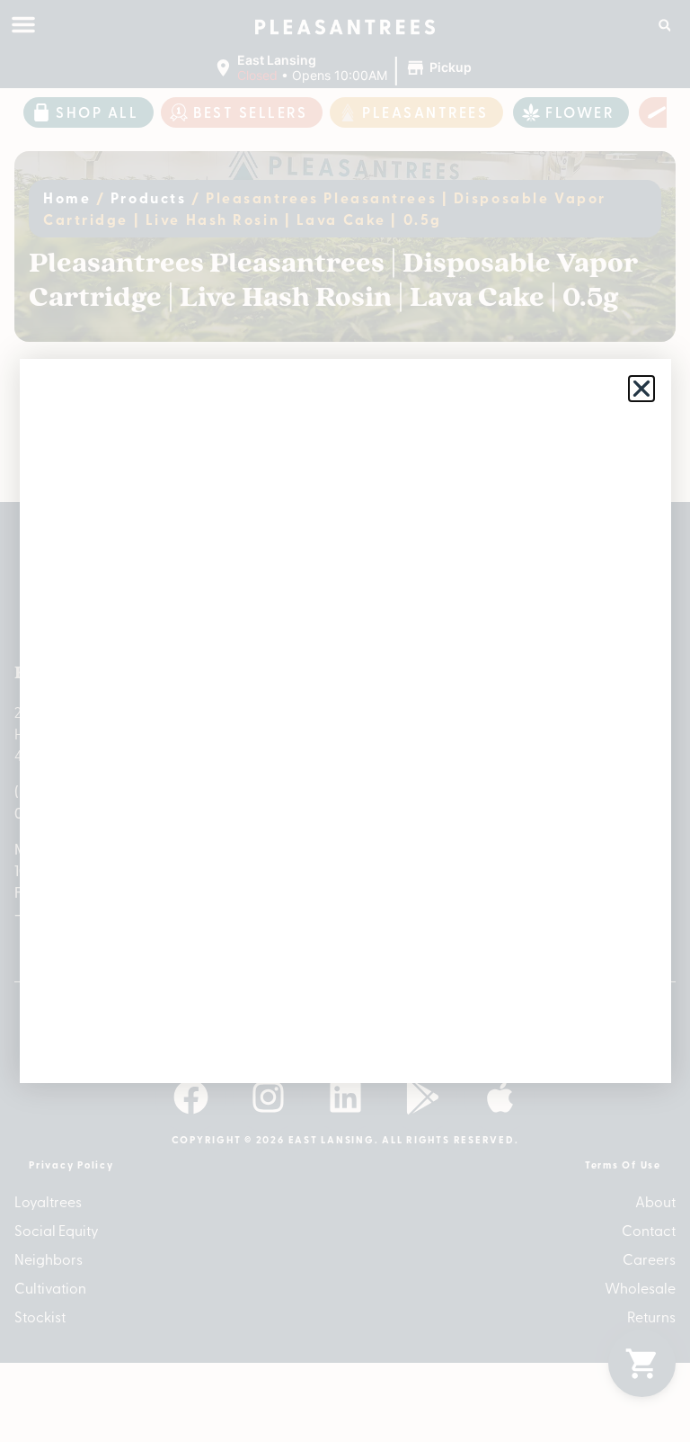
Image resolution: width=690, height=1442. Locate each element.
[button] (641, 388)
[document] (345, 721)
